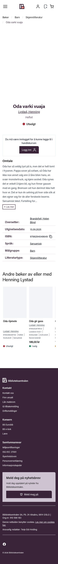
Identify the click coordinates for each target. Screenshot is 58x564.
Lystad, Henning (29, 112)
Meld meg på (31, 494)
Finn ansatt (7, 397)
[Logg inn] (38, 6)
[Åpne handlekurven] (52, 6)
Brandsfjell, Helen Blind (39, 220)
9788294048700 (9, 334)
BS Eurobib (7, 424)
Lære (4, 433)
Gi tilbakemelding (10, 406)
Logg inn (26, 149)
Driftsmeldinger (9, 410)
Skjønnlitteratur (34, 17)
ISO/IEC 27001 (9, 451)
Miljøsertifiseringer (11, 447)
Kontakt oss (8, 392)
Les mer (10, 206)
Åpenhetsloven (9, 456)
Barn (17, 17)
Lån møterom (8, 401)
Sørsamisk (36, 243)
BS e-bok (6, 429)
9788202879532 (35, 328)
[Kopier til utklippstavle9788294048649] (50, 236)
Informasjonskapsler (12, 465)
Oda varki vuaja (14, 22)
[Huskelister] (45, 6)
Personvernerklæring (12, 460)
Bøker (5, 17)
